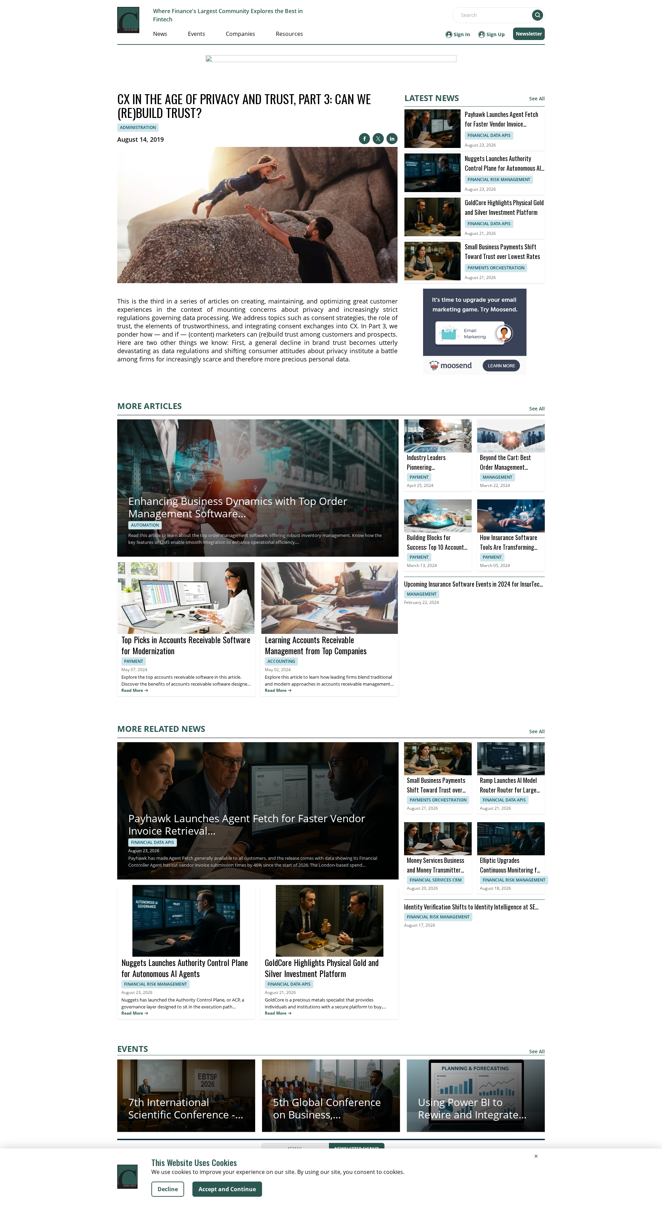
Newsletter (529, 33)
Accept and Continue (227, 1189)
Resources (289, 34)
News (160, 34)
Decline (168, 1189)
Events (196, 34)
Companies (240, 34)
